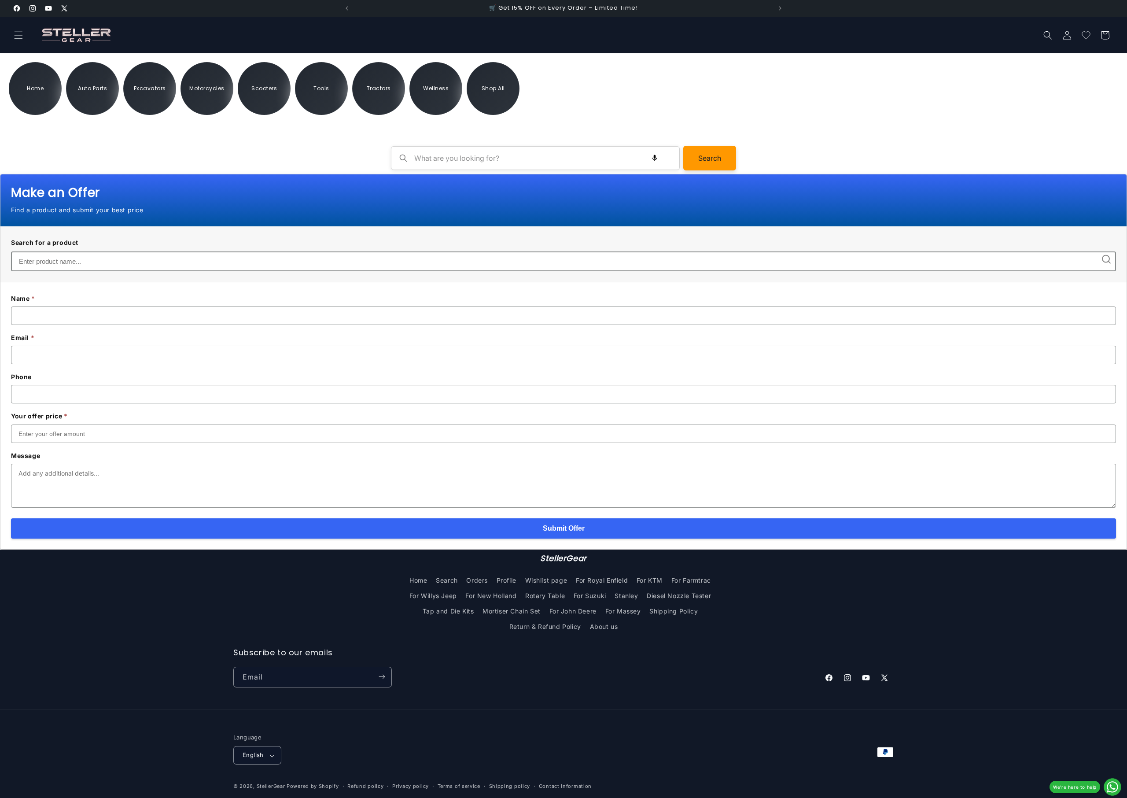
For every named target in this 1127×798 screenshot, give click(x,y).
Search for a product (44, 242)
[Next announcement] (780, 8)
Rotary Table (545, 595)
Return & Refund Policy (545, 626)
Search (709, 158)
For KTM (650, 580)
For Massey (623, 610)
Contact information (565, 786)
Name (23, 298)
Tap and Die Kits (448, 610)
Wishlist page (546, 580)
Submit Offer (564, 528)
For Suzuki (590, 595)
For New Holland (490, 595)
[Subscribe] (381, 676)
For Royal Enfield (602, 580)
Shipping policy (509, 786)
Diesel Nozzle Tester (679, 595)
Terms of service (459, 786)
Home (418, 580)
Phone (21, 377)
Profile (506, 580)
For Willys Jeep (433, 595)
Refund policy (365, 786)
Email (22, 337)
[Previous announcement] (347, 8)
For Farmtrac (691, 580)
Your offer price (39, 416)
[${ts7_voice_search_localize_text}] (654, 158)
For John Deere (573, 610)
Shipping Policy (673, 610)
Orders (477, 580)
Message (25, 455)
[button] (18, 35)
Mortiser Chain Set (511, 610)
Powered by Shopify (313, 786)
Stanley (626, 595)
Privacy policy (410, 786)
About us (604, 626)
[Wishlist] (1086, 35)
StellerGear (271, 786)
